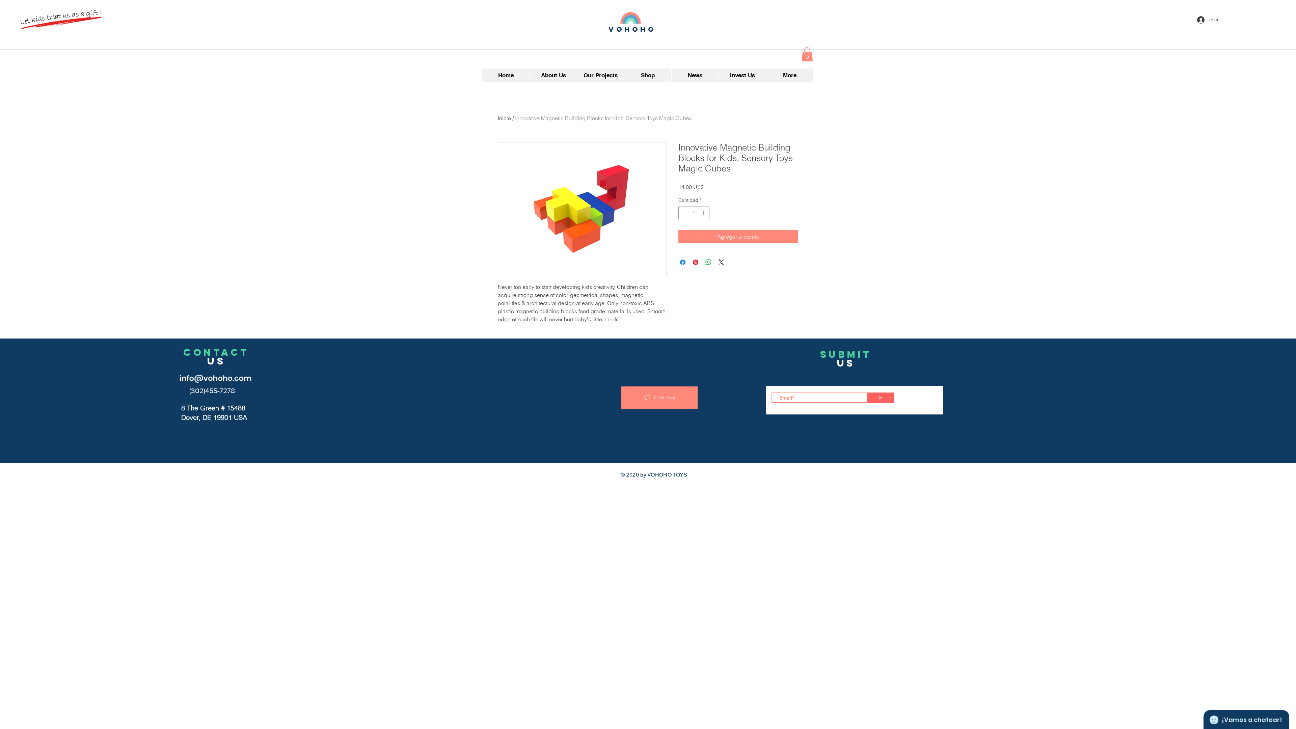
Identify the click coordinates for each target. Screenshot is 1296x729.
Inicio (504, 118)
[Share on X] (721, 262)
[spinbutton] (694, 213)
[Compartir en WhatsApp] (708, 262)
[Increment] (704, 213)
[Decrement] (683, 213)
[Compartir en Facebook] (683, 262)
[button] (807, 54)
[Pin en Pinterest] (696, 262)
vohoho (632, 29)
